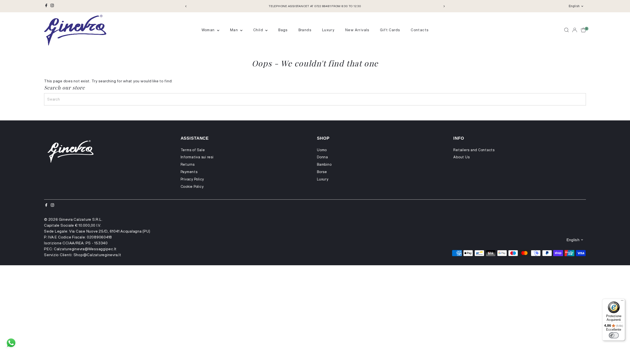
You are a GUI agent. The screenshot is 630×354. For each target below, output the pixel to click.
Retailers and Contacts (474, 150)
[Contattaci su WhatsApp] (11, 343)
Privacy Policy (192, 179)
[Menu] (622, 302)
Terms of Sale (193, 150)
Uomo (322, 150)
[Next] (443, 6)
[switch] (614, 335)
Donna (322, 157)
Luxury (328, 30)
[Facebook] (46, 6)
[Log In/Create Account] (574, 30)
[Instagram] (52, 6)
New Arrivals (357, 30)
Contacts (419, 30)
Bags (283, 30)
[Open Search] (566, 30)
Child (258, 30)
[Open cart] (583, 30)
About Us (461, 157)
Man (234, 30)
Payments (189, 172)
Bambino (324, 164)
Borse (322, 172)
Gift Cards (390, 30)
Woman (209, 30)
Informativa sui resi (197, 157)
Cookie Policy (192, 186)
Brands (305, 30)
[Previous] (186, 6)
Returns (188, 164)
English (574, 6)
